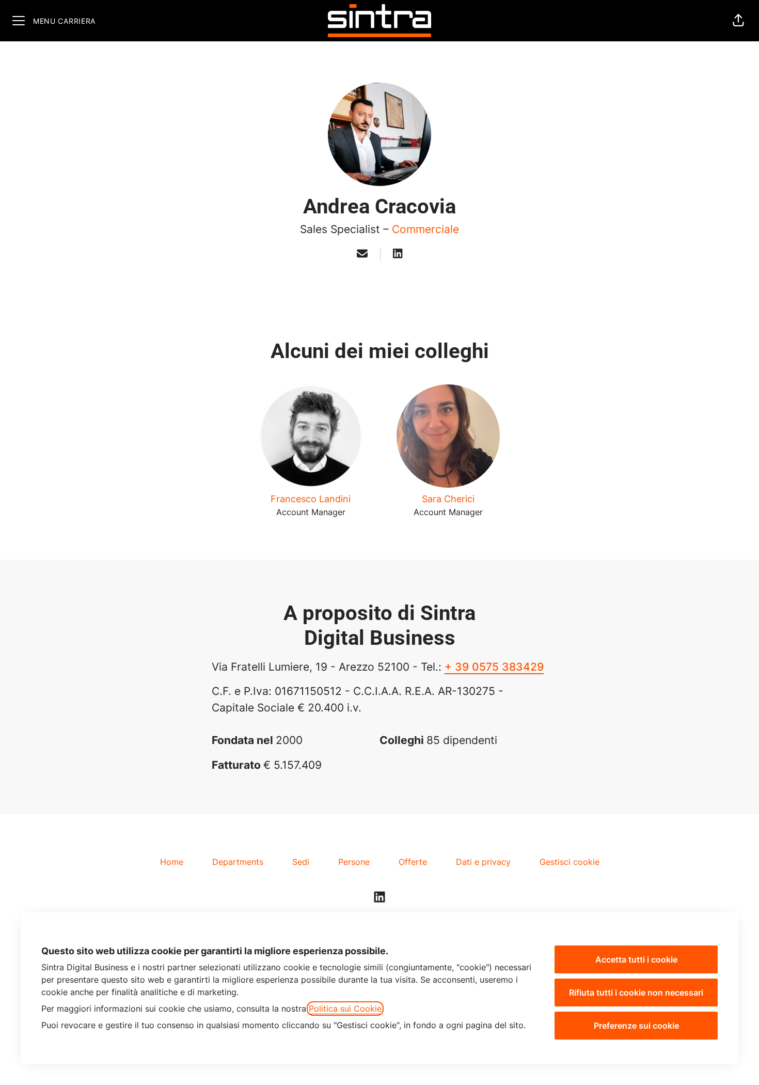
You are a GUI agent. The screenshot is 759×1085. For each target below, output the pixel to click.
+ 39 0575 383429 (494, 666)
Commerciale (425, 229)
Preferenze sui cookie (636, 1025)
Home (171, 862)
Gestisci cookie (569, 862)
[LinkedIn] (397, 254)
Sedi (300, 862)
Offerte (413, 862)
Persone (354, 862)
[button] (738, 20)
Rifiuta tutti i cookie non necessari (636, 992)
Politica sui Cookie (345, 1008)
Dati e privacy (483, 862)
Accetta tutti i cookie (636, 959)
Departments (237, 862)
